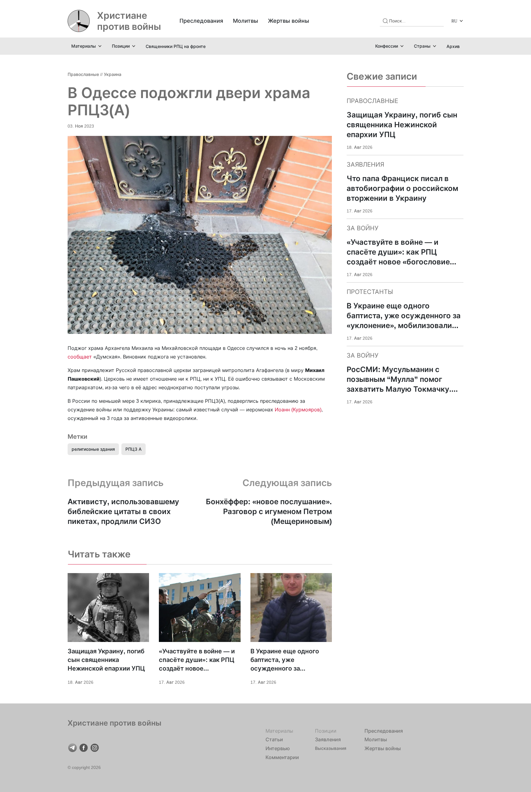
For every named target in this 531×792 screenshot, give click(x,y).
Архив (453, 46)
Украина (112, 74)
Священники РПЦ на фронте (176, 46)
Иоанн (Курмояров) (298, 409)
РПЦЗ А (133, 449)
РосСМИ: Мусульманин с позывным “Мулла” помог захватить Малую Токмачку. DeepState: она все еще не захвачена (399, 379)
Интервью (278, 748)
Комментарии (282, 757)
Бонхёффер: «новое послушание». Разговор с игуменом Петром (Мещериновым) (269, 511)
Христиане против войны (129, 21)
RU (454, 20)
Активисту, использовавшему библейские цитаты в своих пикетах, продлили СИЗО (123, 511)
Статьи (274, 739)
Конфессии (386, 46)
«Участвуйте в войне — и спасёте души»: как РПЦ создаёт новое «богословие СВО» (197, 660)
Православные (83, 74)
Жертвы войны (288, 21)
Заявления (328, 739)
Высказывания (330, 748)
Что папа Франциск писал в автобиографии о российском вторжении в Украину (402, 188)
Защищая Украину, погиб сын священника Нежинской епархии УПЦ (106, 659)
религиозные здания (93, 449)
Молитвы (245, 21)
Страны (422, 46)
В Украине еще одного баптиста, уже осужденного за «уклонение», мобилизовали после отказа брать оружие (284, 660)
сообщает (80, 357)
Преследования (201, 21)
